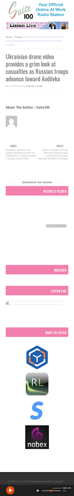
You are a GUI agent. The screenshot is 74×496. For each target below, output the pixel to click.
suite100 (30, 86)
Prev (21, 152)
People (18, 37)
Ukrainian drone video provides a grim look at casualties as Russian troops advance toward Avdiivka (37, 67)
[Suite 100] (37, 10)
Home (9, 37)
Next (53, 152)
